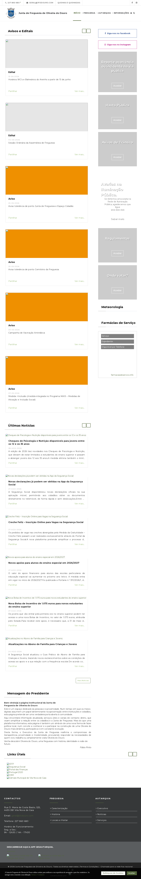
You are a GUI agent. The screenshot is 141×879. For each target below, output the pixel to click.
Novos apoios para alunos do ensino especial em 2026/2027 (43, 563)
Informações (121, 13)
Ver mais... (80, 91)
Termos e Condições (89, 867)
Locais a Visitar (59, 820)
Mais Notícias (83, 680)
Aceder (117, 85)
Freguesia (89, 13)
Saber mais (117, 219)
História (55, 814)
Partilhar (12, 91)
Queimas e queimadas (69, 3)
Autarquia (104, 13)
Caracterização (59, 808)
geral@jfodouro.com (40, 3)
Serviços (101, 820)
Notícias (101, 814)
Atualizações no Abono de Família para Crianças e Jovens (42, 644)
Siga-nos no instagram (118, 44)
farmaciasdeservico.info (122, 375)
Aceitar (131, 873)
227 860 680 (13, 3)
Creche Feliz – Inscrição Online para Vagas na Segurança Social (45, 522)
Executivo (102, 808)
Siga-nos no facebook (118, 33)
